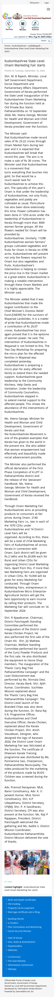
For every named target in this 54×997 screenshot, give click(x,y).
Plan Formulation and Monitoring (24, 927)
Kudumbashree (19, 46)
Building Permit (16, 919)
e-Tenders (13, 923)
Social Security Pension (19, 931)
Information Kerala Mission (30, 989)
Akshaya (12, 969)
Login (46, 3)
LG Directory (14, 957)
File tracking (14, 904)
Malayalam (34, 3)
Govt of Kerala (15, 938)
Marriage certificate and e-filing (24, 912)
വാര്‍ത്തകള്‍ (34, 46)
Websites (12, 950)
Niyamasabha (15, 946)
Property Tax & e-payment (21, 908)
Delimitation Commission (20, 965)
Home (7, 46)
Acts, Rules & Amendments (21, 942)
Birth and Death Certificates (22, 900)
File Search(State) (16, 961)
